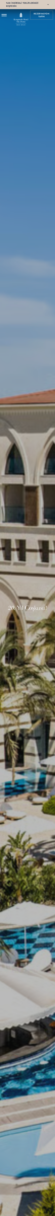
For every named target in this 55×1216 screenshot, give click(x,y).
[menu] (4, 15)
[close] (48, 4)
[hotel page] (21, 15)
